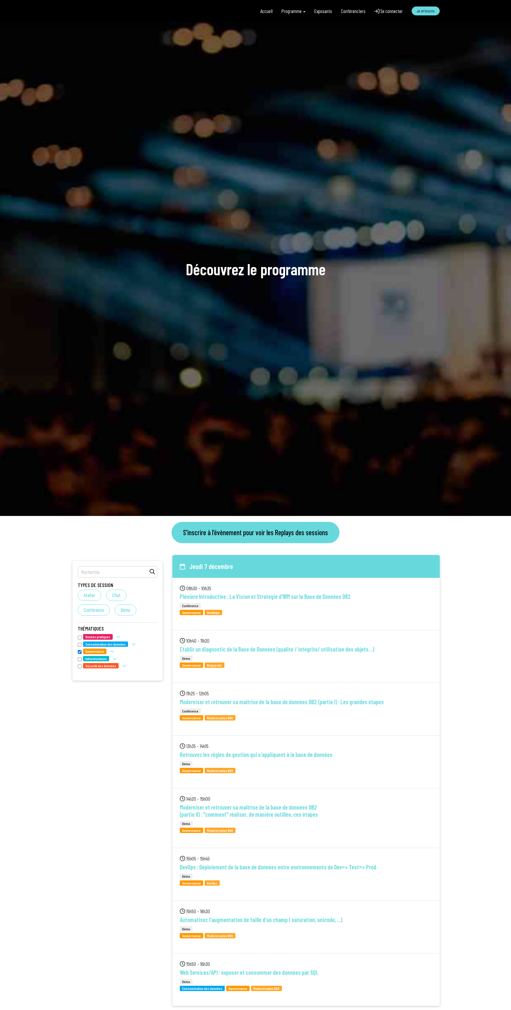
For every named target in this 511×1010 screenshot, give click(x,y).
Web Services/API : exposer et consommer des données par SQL (249, 972)
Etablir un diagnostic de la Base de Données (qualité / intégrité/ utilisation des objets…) (277, 649)
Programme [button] (292, 11)
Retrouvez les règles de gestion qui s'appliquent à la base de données (256, 754)
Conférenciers (353, 11)
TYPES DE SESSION (95, 585)
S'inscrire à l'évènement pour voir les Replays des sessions (255, 532)
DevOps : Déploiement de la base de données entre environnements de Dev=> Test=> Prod (278, 867)
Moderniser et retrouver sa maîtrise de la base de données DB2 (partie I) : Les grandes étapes (282, 701)
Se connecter (391, 11)
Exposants (323, 11)
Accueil (266, 11)
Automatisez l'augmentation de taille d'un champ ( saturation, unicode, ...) (261, 919)
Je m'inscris (426, 11)
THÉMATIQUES (91, 628)
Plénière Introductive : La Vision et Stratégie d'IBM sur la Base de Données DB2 (265, 596)
